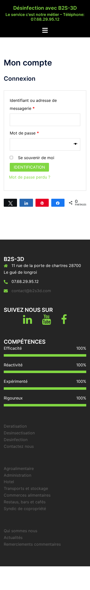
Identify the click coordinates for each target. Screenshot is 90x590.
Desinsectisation (19, 432)
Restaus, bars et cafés (25, 501)
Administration (17, 475)
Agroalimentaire (19, 468)
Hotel (9, 481)
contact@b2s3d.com (31, 290)
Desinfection (16, 439)
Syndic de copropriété (25, 508)
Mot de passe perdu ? (29, 177)
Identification (29, 167)
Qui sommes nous (20, 530)
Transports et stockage (26, 488)
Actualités (13, 537)
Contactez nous (19, 446)
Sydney (68, 581)
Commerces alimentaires (27, 495)
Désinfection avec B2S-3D (45, 8)
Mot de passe (24, 133)
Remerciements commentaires (32, 544)
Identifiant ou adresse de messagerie (33, 104)
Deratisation (15, 426)
